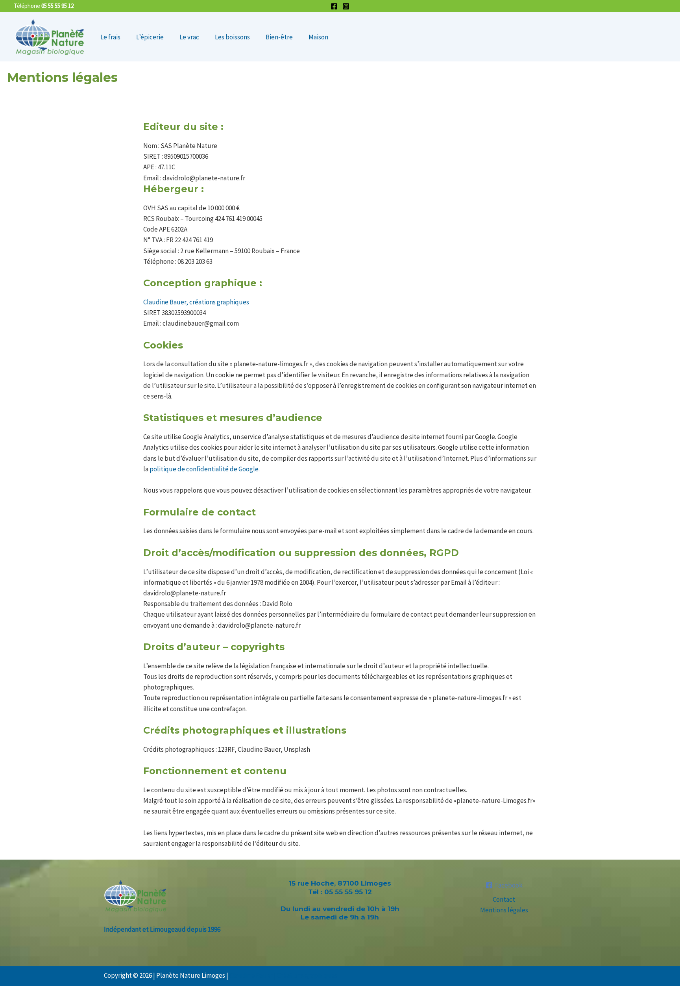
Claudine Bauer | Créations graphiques (283, 975)
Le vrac (189, 37)
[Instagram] (345, 6)
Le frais (110, 37)
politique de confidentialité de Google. (205, 469)
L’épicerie (150, 37)
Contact (504, 899)
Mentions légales (504, 910)
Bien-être (279, 37)
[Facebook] (334, 6)
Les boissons (232, 37)
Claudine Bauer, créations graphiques (196, 302)
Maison (318, 37)
